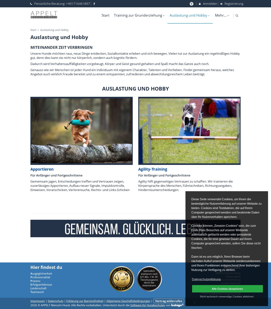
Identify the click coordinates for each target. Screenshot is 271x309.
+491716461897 (78, 3)
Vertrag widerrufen (168, 301)
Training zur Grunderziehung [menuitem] (138, 15)
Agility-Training (152, 169)
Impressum (37, 301)
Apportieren (42, 169)
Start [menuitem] (106, 15)
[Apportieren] (81, 130)
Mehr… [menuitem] (221, 15)
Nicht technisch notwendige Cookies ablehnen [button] (227, 296)
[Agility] (189, 130)
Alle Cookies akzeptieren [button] (227, 288)
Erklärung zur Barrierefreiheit (84, 301)
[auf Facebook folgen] (95, 3)
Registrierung (233, 3)
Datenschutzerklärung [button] (206, 279)
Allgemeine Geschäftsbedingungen (128, 301)
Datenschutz (55, 301)
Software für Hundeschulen (147, 305)
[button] (237, 15)
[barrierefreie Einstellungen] (191, 3)
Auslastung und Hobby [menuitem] (188, 15)
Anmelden (209, 3)
